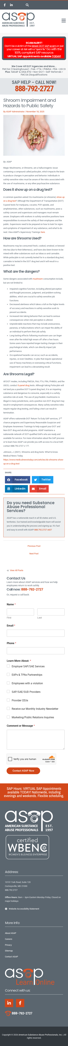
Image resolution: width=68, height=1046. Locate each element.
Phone (11, 643)
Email (11, 625)
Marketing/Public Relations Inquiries (33, 717)
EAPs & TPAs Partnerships (27, 674)
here (43, 232)
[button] (27, 5)
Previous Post (34, 546)
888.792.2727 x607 (43, 530)
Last (39, 617)
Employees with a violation (27, 683)
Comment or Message (21, 725)
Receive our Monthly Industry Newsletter (35, 708)
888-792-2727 (34, 88)
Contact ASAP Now (23, 770)
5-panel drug (23, 385)
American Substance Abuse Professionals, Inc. (40, 1035)
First (9, 617)
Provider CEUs (20, 700)
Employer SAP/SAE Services (28, 666)
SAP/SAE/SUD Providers (26, 691)
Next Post (33, 553)
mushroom (38, 279)
